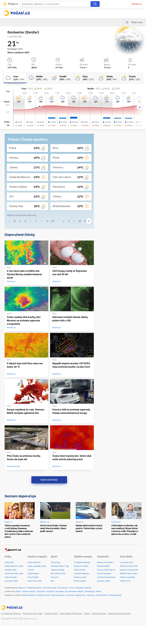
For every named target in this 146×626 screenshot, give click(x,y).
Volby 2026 (9, 562)
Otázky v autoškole (127, 577)
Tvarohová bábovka (81, 574)
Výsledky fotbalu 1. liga (60, 566)
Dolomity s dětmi (103, 581)
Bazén (18, 592)
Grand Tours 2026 (35, 581)
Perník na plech (80, 581)
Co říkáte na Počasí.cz (11, 613)
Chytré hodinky (102, 595)
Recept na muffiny (81, 566)
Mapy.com (22, 588)
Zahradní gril (90, 592)
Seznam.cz (137, 4)
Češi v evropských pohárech (81, 588)
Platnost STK (125, 581)
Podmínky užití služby (33, 613)
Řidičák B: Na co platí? (129, 574)
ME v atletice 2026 (58, 574)
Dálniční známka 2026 (129, 566)
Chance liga (55, 562)
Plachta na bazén (29, 592)
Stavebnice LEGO (43, 595)
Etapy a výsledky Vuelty (37, 566)
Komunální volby (11, 581)
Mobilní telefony (29, 595)
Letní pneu (70, 595)
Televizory (91, 595)
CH (52, 221)
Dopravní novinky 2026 (129, 570)
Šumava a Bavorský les (106, 570)
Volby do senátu (11, 577)
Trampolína (41, 592)
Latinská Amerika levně (106, 577)
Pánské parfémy (115, 595)
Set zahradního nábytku (74, 592)
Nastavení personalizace (119, 613)
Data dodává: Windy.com (71, 613)
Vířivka (98, 592)
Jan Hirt (31, 570)
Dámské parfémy (58, 595)
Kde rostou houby (49, 588)
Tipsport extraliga (57, 570)
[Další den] (139, 107)
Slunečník (50, 592)
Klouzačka (59, 592)
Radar (87, 613)
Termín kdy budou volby (14, 574)
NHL (52, 581)
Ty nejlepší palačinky (82, 562)
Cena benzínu (62, 588)
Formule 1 (55, 577)
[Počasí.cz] (17, 13)
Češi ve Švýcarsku (104, 574)
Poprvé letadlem (103, 566)
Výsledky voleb (10, 570)
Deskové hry (80, 595)
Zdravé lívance (79, 570)
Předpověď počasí (34, 588)
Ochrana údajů (51, 613)
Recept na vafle (80, 577)
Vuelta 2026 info (34, 562)
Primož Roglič (33, 577)
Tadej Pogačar (33, 574)
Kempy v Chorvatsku (105, 562)
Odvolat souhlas (99, 613)
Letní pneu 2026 (126, 562)
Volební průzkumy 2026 (14, 566)
